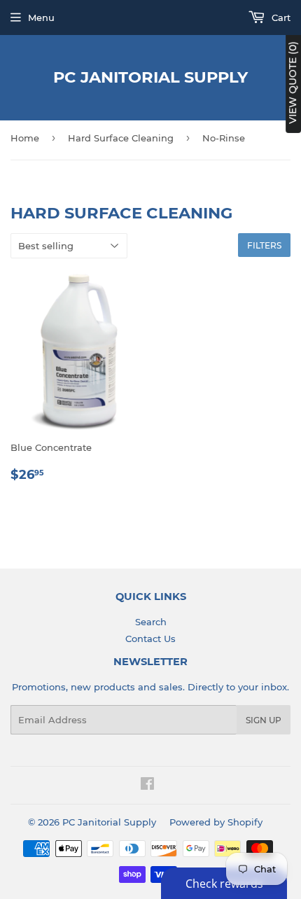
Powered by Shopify (215, 822)
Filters (264, 245)
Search (151, 621)
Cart (279, 17)
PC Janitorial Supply (150, 77)
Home (24, 138)
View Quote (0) (292, 82)
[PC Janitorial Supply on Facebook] (147, 785)
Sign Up (263, 720)
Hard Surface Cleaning (121, 138)
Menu (41, 17)
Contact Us (150, 638)
